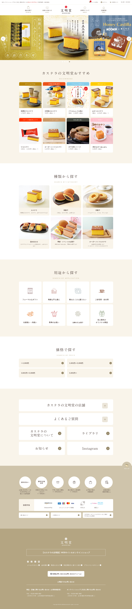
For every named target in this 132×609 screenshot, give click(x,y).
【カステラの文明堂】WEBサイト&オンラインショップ (66, 10)
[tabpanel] (66, 37)
